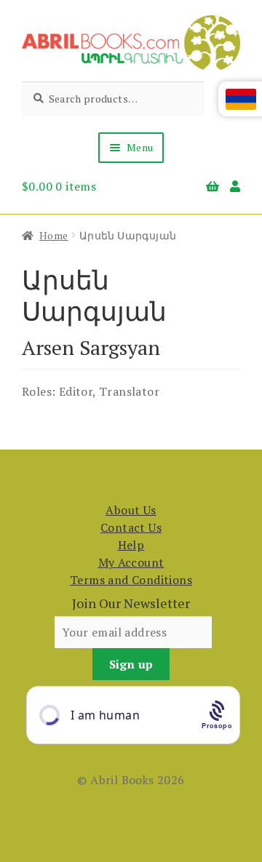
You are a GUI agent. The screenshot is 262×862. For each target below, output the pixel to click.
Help (131, 545)
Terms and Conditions (131, 580)
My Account (131, 562)
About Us (131, 510)
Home (53, 235)
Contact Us (131, 527)
